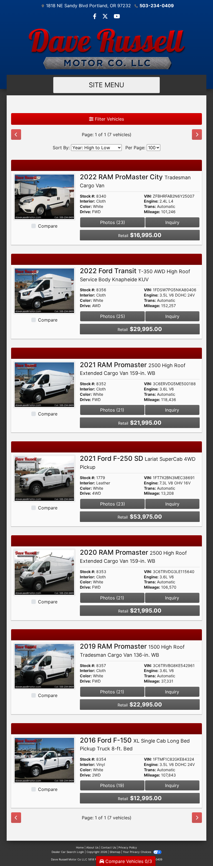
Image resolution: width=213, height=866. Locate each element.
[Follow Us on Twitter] (105, 16)
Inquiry (172, 222)
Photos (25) (112, 316)
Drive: (85, 212)
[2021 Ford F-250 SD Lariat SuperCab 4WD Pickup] (44, 478)
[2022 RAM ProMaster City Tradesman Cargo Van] (44, 196)
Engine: (151, 201)
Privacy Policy (127, 847)
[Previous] (16, 134)
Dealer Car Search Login (68, 851)
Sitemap (115, 851)
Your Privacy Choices (137, 851)
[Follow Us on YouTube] (116, 16)
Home (80, 847)
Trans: (150, 206)
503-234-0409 (157, 5)
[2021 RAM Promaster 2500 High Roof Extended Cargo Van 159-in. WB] (44, 384)
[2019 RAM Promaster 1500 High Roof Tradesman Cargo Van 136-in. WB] (44, 666)
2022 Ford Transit (135, 274)
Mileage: (152, 212)
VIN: (148, 196)
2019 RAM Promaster (132, 650)
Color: (86, 206)
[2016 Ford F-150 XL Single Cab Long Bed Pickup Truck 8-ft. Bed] (44, 759)
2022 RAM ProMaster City (135, 180)
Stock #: (87, 196)
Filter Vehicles (108, 119)
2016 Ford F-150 (135, 744)
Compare (47, 226)
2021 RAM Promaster (133, 368)
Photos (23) (112, 222)
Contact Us (108, 847)
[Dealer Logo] (106, 48)
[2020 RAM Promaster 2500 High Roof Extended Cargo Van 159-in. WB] (44, 572)
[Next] (197, 134)
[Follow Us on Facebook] (95, 16)
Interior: (87, 201)
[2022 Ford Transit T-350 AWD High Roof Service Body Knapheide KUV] (44, 290)
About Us (92, 847)
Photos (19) (112, 785)
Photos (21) (112, 410)
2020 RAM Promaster (133, 556)
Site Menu (106, 85)
